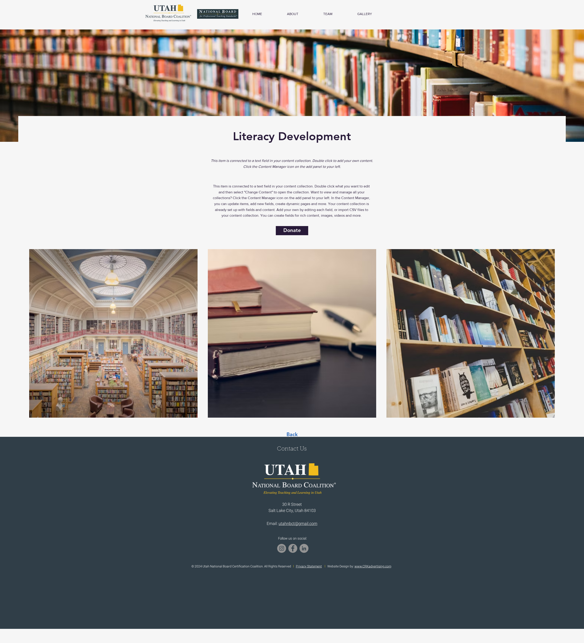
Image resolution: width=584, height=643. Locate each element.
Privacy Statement (309, 566)
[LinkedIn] (304, 548)
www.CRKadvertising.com (373, 566)
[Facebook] (292, 548)
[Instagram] (281, 548)
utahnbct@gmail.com (298, 524)
